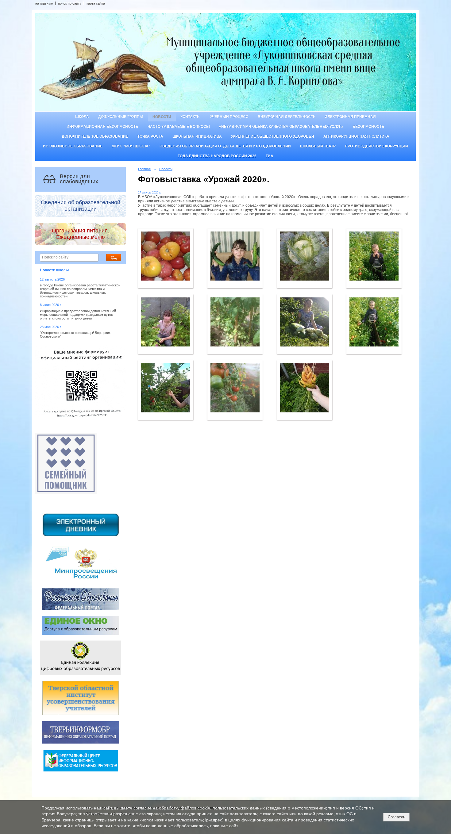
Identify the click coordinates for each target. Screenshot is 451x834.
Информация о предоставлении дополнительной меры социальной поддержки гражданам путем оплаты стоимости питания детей (78, 314)
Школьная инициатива (197, 136)
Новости (161, 117)
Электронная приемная (350, 117)
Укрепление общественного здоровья (272, 136)
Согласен (396, 817)
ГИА (269, 156)
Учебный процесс (229, 117)
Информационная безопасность (102, 126)
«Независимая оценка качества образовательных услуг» (281, 126)
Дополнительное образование (95, 136)
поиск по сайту (69, 3)
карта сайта (96, 3)
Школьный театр (318, 146)
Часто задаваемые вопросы (179, 126)
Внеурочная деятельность (287, 117)
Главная (144, 169)
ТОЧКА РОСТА (150, 136)
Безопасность (368, 126)
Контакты (190, 117)
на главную (44, 3)
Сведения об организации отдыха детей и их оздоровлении (225, 146)
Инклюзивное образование (72, 146)
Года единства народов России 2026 (217, 156)
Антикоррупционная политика (356, 136)
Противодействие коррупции (376, 146)
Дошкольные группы (120, 117)
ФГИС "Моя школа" (131, 146)
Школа (82, 117)
